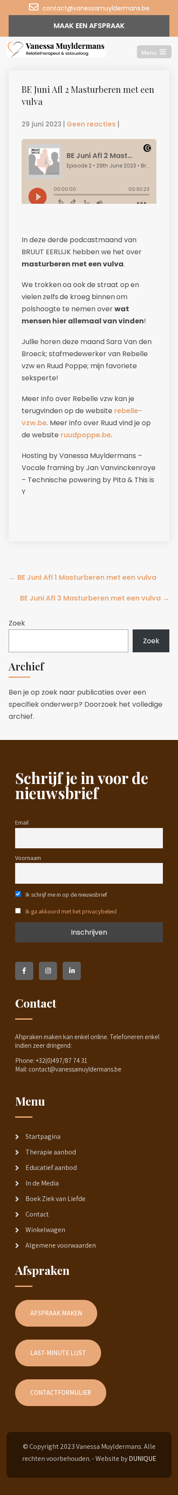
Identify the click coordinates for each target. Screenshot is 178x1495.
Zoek (17, 623)
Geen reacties (91, 124)
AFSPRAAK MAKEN (56, 1313)
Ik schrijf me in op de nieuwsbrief (65, 894)
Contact (37, 1214)
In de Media (42, 1183)
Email (22, 822)
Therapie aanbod (50, 1152)
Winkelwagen (45, 1229)
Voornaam (28, 857)
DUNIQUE (142, 1458)
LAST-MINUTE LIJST (58, 1353)
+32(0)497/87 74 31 (61, 1060)
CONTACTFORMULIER (60, 1392)
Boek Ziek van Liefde (55, 1198)
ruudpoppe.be (85, 435)
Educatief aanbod (51, 1167)
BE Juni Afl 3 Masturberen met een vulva (94, 598)
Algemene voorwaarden (60, 1245)
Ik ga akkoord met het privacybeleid (71, 911)
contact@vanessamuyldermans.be (95, 8)
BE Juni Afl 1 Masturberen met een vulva (82, 577)
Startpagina (42, 1136)
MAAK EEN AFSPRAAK (89, 26)
